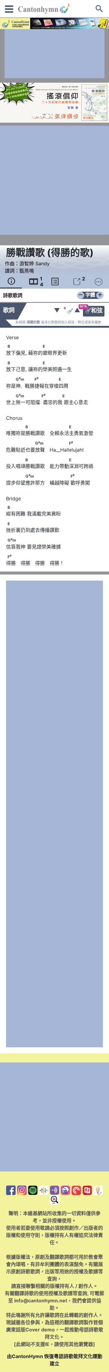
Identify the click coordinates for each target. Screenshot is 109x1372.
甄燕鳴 (26, 271)
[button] (34, 116)
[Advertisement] (54, 53)
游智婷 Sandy (34, 263)
